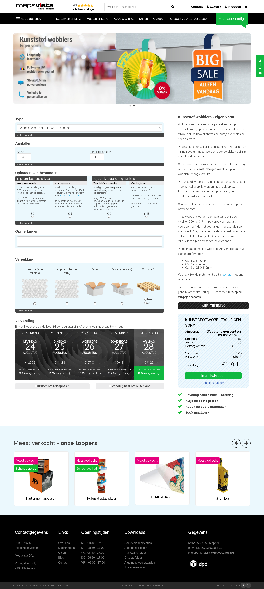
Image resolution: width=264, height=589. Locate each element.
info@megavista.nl (69, 195)
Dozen (143, 18)
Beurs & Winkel (124, 18)
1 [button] (130, 106)
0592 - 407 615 (24, 543)
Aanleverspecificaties (138, 543)
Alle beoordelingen (84, 9)
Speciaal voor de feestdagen (189, 18)
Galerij (62, 552)
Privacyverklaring (135, 567)
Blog (61, 557)
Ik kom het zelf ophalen (54, 386)
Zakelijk (215, 6)
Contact (197, 6)
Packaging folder (135, 552)
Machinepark (66, 547)
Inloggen (234, 6)
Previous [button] (11, 68)
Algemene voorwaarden (139, 562)
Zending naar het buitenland (130, 386)
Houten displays (97, 18)
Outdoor (159, 18)
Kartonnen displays (69, 18)
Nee (149, 299)
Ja (148, 303)
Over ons (64, 543)
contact (227, 274)
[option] (132, 68)
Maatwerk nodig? (232, 19)
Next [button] (253, 68)
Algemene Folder (135, 547)
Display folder (133, 557)
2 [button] (134, 106)
